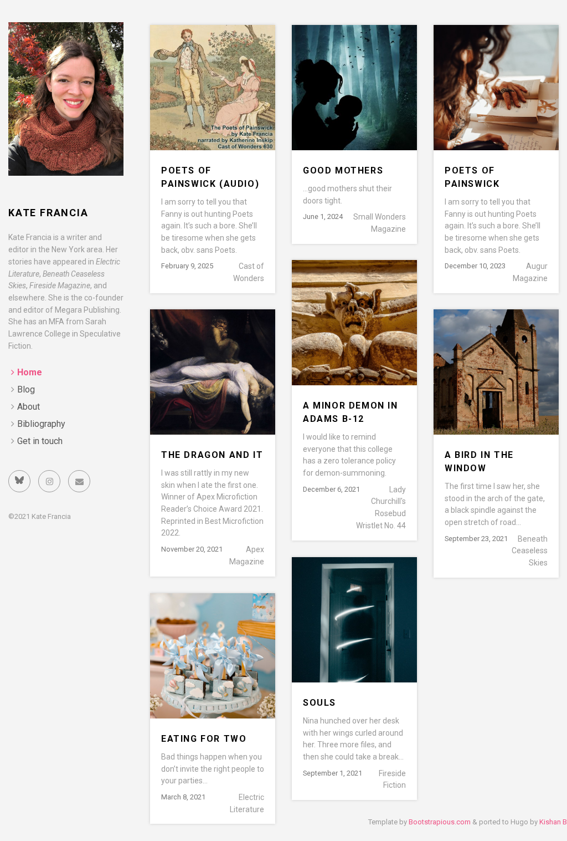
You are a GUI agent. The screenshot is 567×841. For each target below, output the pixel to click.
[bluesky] (19, 481)
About (28, 406)
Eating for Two (203, 738)
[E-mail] (79, 481)
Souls (319, 702)
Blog (26, 389)
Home (29, 372)
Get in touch (40, 441)
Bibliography (41, 424)
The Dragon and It (212, 455)
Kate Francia (48, 212)
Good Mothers (343, 170)
